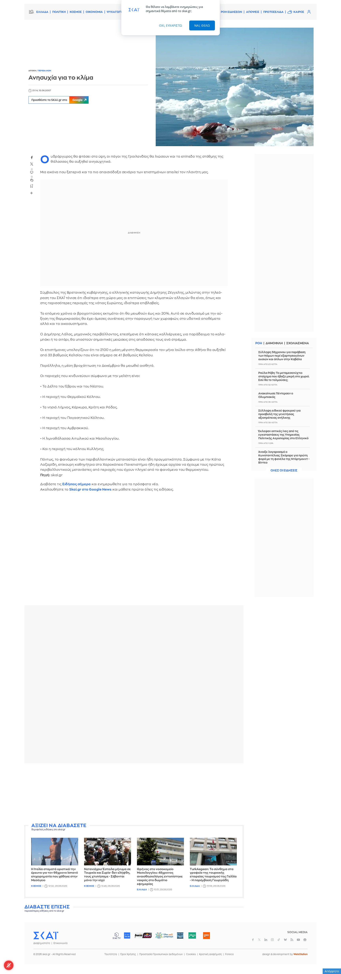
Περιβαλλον (44, 71)
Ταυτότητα (110, 954)
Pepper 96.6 (180, 935)
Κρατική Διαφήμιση (210, 954)
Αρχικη (32, 71)
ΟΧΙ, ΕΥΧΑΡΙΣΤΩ (170, 25)
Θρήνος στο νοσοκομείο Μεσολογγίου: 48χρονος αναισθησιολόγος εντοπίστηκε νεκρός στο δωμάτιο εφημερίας (160, 877)
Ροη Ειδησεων (231, 11)
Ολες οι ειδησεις (284, 470)
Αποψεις (252, 11)
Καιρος (298, 11)
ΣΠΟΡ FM (143, 935)
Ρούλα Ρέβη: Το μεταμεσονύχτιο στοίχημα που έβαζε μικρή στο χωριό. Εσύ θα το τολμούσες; (284, 376)
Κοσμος (36, 886)
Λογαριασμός (309, 12)
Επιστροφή (331, 960)
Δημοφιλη (274, 343)
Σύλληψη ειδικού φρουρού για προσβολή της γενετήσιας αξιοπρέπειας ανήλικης (279, 414)
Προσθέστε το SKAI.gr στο (56, 100)
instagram (272, 939)
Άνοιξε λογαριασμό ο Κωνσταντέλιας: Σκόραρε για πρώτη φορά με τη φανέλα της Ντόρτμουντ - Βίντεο (283, 457)
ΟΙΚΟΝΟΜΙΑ (94, 11)
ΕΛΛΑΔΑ (42, 11)
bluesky (285, 939)
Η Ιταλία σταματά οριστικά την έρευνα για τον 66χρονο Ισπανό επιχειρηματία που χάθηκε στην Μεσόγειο (54, 875)
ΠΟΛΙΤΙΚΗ (59, 11)
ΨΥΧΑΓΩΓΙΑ (115, 11)
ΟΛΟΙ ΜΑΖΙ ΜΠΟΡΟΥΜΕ (161, 937)
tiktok (279, 939)
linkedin (266, 939)
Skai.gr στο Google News (90, 489)
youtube (298, 939)
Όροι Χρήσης (128, 954)
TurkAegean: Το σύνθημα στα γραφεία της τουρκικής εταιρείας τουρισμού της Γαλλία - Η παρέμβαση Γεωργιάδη (213, 875)
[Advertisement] (134, 794)
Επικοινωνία (60, 943)
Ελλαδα (142, 889)
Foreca (229, 954)
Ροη (258, 343)
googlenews (305, 939)
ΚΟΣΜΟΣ (76, 11)
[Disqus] (134, 551)
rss (292, 939)
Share (31, 193)
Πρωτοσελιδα (273, 11)
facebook (31, 157)
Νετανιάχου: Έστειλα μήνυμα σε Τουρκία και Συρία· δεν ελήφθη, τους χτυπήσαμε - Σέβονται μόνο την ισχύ (107, 875)
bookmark (31, 185)
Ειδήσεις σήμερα (76, 484)
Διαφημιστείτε (41, 943)
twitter (31, 164)
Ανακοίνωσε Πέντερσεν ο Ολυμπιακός (275, 395)
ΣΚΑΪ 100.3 (127, 935)
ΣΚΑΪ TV (117, 935)
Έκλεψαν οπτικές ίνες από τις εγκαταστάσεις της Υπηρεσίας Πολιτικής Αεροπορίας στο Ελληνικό (283, 435)
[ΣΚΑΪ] (45, 935)
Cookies (191, 954)
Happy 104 (206, 935)
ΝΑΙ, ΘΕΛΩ (202, 25)
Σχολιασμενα (297, 343)
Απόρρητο (332, 971)
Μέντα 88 (192, 935)
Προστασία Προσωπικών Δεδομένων (161, 954)
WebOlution (300, 954)
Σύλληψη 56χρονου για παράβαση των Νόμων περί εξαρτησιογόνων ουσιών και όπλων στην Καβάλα (281, 356)
